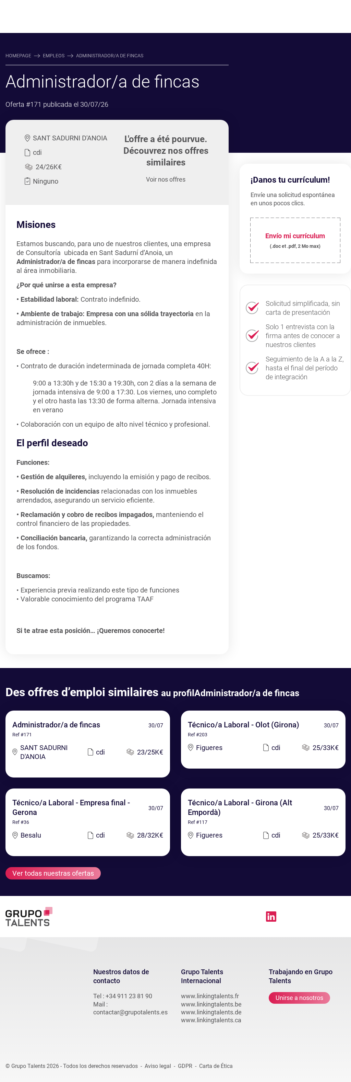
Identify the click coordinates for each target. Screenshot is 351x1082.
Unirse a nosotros (299, 997)
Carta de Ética (216, 1066)
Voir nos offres (165, 179)
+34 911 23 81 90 (129, 996)
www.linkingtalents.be (211, 1004)
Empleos (53, 55)
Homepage (18, 55)
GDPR (185, 1066)
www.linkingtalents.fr (210, 996)
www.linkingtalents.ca (211, 1020)
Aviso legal (158, 1066)
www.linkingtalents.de (211, 1012)
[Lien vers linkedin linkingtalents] (271, 916)
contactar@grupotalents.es (130, 1012)
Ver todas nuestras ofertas (53, 873)
